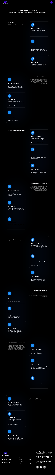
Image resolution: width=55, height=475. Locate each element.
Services (20, 459)
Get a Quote (30, 463)
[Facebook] (37, 467)
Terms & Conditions (49, 471)
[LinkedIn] (41, 467)
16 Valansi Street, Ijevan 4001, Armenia (11, 465)
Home (20, 457)
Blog (28, 461)
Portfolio (29, 459)
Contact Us (21, 461)
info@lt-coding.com (7, 462)
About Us (29, 457)
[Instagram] (44, 467)
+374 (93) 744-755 (7, 459)
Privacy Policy (41, 471)
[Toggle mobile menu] (51, 2)
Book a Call (21, 463)
